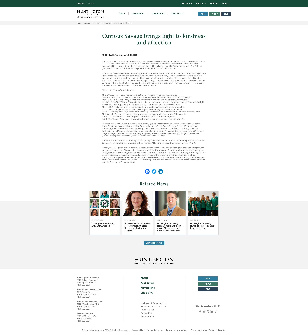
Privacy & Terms (154, 330)
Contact (225, 3)
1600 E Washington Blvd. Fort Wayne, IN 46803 (88, 305)
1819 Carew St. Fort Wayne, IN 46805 (86, 293)
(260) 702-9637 (83, 308)
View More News (154, 243)
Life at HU (177, 13)
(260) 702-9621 (83, 296)
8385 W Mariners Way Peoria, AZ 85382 (87, 317)
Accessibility (137, 330)
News (86, 23)
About (121, 13)
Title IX (221, 330)
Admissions (158, 13)
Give (226, 14)
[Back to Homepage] (154, 260)
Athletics (214, 3)
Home (79, 23)
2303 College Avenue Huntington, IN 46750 (87, 281)
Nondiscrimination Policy (202, 330)
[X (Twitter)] (207, 311)
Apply (215, 14)
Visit (203, 14)
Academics (138, 13)
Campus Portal (147, 316)
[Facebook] (147, 171)
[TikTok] (215, 311)
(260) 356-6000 (83, 284)
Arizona (91, 3)
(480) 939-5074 (83, 321)
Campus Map (146, 313)
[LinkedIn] (160, 171)
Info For (199, 3)
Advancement (147, 309)
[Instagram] (204, 311)
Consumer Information (176, 330)
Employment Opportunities (153, 303)
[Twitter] (154, 171)
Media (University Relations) (154, 306)
